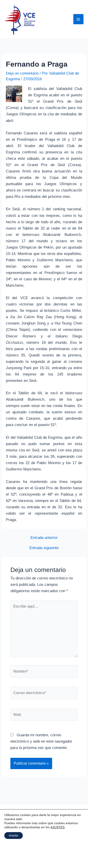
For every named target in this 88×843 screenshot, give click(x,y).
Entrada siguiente (44, 548)
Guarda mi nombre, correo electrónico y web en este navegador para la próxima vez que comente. (41, 741)
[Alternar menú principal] (78, 19)
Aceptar (13, 835)
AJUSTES (58, 827)
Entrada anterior (44, 538)
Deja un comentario (22, 73)
